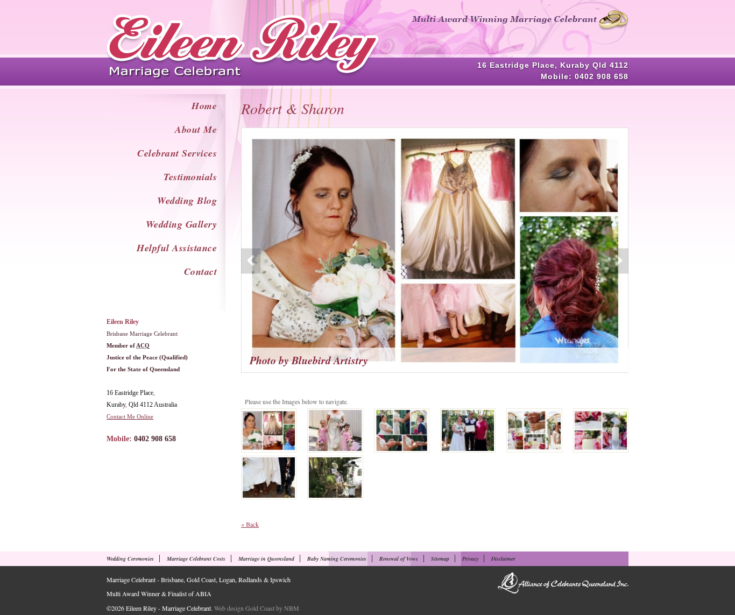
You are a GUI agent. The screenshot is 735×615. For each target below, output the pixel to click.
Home (204, 105)
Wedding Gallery (181, 224)
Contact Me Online (130, 416)
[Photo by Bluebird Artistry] (268, 430)
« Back (250, 524)
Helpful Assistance (177, 248)
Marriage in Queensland (266, 558)
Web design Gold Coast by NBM (256, 608)
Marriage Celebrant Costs (196, 558)
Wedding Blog (187, 200)
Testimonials (190, 176)
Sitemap (440, 558)
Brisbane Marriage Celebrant (142, 333)
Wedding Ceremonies (130, 558)
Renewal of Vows (398, 558)
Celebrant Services (177, 153)
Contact (200, 271)
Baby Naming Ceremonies (336, 558)
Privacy (470, 558)
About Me (196, 129)
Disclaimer (503, 558)
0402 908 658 (601, 76)
